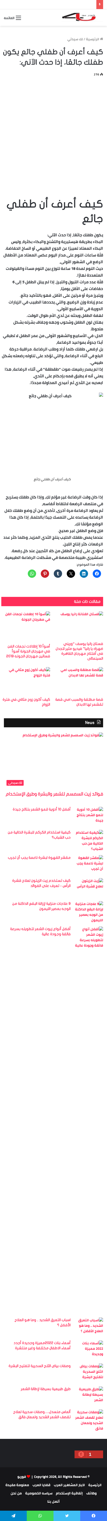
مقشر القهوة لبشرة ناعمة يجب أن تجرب (39, 858)
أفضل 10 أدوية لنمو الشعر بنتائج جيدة (42, 809)
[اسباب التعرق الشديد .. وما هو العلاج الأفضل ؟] (89, 1327)
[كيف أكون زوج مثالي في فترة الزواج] (25, 681)
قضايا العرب (41, 1485)
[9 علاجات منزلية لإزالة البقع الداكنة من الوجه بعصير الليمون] (89, 912)
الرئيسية (93, 39)
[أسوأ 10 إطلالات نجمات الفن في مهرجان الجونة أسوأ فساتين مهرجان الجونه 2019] (25, 626)
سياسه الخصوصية (38, 1493)
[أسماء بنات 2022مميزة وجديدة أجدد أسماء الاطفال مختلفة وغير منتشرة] (89, 1350)
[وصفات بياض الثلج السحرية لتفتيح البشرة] (89, 1373)
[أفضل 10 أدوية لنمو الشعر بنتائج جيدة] (89, 816)
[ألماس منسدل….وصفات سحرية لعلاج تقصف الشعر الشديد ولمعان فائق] (89, 1420)
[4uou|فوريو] (82, 17)
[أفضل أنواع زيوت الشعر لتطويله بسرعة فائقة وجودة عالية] (89, 1120)
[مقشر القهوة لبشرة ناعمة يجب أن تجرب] (89, 865)
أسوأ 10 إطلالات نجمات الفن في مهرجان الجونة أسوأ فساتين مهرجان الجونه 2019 (28, 651)
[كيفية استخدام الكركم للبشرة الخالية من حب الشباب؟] (89, 841)
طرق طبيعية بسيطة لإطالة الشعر (46, 1389)
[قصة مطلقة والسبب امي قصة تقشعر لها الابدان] (78, 681)
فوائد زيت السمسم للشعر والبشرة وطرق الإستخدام (54, 794)
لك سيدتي (75, 39)
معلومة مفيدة (17, 1485)
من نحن (16, 1493)
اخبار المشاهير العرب (69, 1485)
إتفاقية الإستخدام (69, 1493)
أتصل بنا (53, 1501)
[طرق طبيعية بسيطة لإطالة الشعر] (89, 1396)
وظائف (91, 1493)
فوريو (21, 1476)
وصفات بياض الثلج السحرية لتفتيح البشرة (40, 1366)
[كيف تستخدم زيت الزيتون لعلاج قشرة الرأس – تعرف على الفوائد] (89, 888)
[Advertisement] (53, 136)
